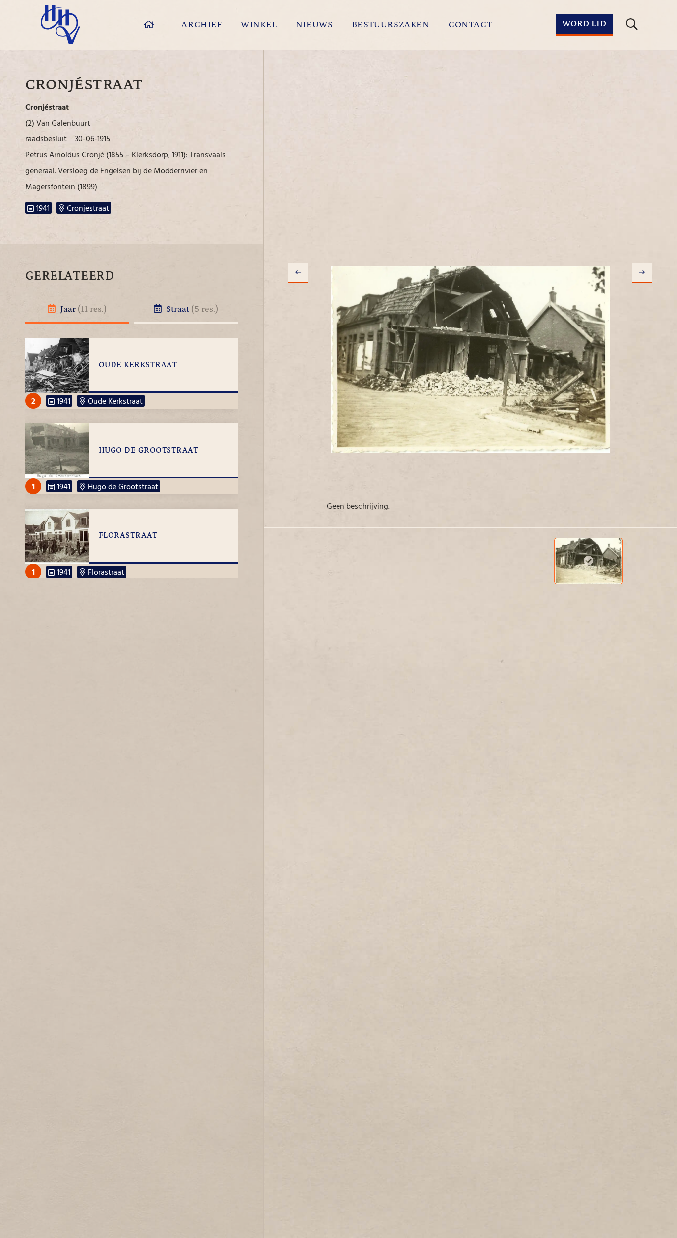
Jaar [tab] (82, 309)
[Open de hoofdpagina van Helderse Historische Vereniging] (60, 24)
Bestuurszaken (391, 25)
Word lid (584, 24)
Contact (470, 25)
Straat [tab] (191, 309)
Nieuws (314, 25)
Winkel (259, 25)
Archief (201, 25)
